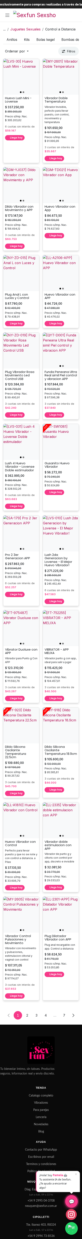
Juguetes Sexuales (25, 29)
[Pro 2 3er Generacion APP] (21, 533)
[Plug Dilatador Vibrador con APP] (61, 915)
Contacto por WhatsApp (41, 1149)
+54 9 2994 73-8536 (41, 1236)
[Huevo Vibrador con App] (61, 185)
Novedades (41, 1124)
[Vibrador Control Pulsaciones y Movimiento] (21, 915)
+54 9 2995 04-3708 (41, 1200)
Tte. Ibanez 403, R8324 (41, 1224)
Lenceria (41, 1117)
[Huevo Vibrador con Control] (21, 820)
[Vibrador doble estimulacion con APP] (61, 820)
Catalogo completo (41, 1095)
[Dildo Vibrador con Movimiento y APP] (21, 185)
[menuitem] (12, 39)
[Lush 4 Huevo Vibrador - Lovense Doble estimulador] (21, 442)
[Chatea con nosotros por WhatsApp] (71, 1228)
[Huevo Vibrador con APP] (61, 273)
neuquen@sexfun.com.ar (41, 1206)
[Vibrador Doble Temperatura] (61, 77)
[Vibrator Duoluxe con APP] (21, 628)
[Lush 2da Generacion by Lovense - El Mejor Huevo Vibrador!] (61, 533)
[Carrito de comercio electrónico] (74, 15)
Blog (41, 1131)
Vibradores (41, 1102)
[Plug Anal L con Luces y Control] (21, 273)
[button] (16, 51)
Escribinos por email (41, 1156)
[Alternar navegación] (7, 15)
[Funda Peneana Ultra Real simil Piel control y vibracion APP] (61, 351)
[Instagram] (71, 1214)
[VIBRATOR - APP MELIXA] (61, 628)
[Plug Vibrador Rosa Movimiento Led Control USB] (21, 351)
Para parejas (41, 1110)
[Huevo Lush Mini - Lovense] (21, 77)
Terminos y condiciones (41, 1164)
